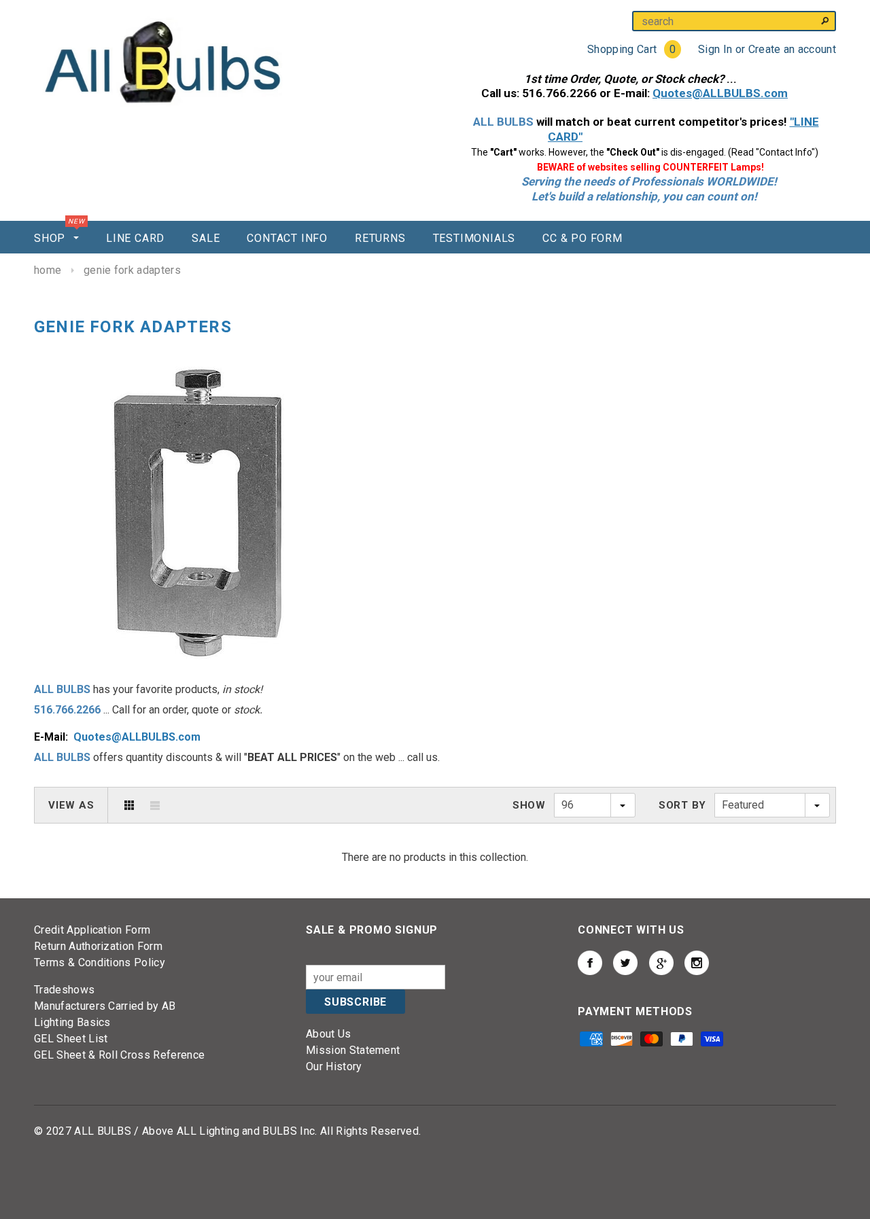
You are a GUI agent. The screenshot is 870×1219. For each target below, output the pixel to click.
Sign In (715, 49)
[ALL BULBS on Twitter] (625, 963)
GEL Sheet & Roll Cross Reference (119, 1054)
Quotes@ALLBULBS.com (137, 736)
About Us (328, 1033)
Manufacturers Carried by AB (105, 1006)
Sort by (682, 805)
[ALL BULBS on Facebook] (590, 963)
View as (71, 805)
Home (47, 270)
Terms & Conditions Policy (99, 962)
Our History (334, 1066)
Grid (129, 805)
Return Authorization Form (98, 946)
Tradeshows (64, 989)
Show (529, 805)
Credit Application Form (92, 929)
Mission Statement (353, 1050)
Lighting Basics (72, 1022)
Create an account (792, 49)
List (155, 805)
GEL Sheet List (70, 1038)
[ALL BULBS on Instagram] (696, 963)
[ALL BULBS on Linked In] (661, 963)
